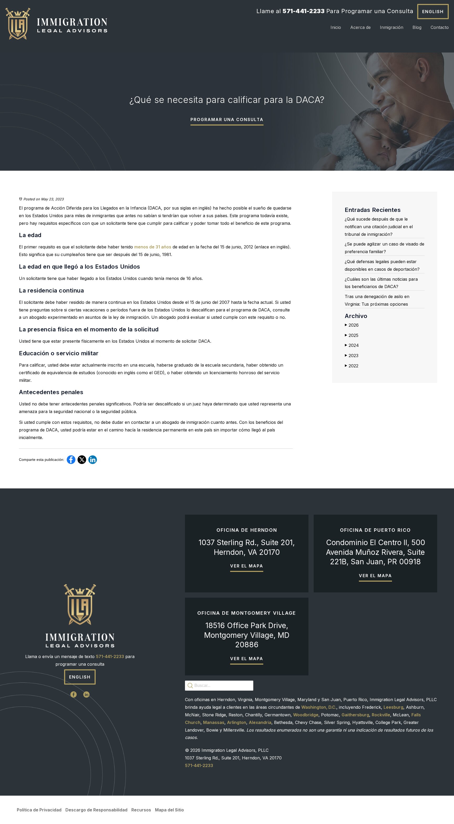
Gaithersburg (355, 714)
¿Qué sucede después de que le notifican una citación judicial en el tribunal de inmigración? (379, 226)
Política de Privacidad (39, 809)
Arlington (236, 722)
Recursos (141, 809)
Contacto (440, 27)
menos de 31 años (152, 246)
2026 (352, 325)
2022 (351, 365)
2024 (352, 345)
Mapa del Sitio (169, 809)
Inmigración (391, 27)
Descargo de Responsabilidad (96, 809)
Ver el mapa (246, 566)
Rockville (381, 714)
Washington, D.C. (318, 707)
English (433, 11)
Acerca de (360, 27)
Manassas (213, 722)
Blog (416, 27)
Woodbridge (305, 714)
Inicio (336, 27)
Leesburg (393, 707)
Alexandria (260, 722)
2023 (351, 355)
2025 (351, 335)
